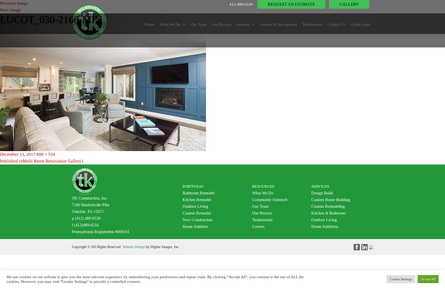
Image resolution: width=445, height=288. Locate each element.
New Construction (197, 220)
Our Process (262, 213)
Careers (258, 226)
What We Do (262, 193)
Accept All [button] (428, 279)
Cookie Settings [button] (401, 279)
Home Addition (195, 226)
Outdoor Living (195, 206)
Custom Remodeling (328, 206)
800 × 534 (46, 154)
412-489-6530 (241, 4)
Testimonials (262, 220)
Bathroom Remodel (199, 193)
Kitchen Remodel (197, 200)
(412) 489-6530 (87, 218)
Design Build (322, 193)
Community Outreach (269, 200)
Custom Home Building (330, 200)
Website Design (134, 247)
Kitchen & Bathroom (328, 213)
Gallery (349, 4)
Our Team (260, 206)
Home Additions (324, 226)
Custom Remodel (197, 213)
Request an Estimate (291, 4)
